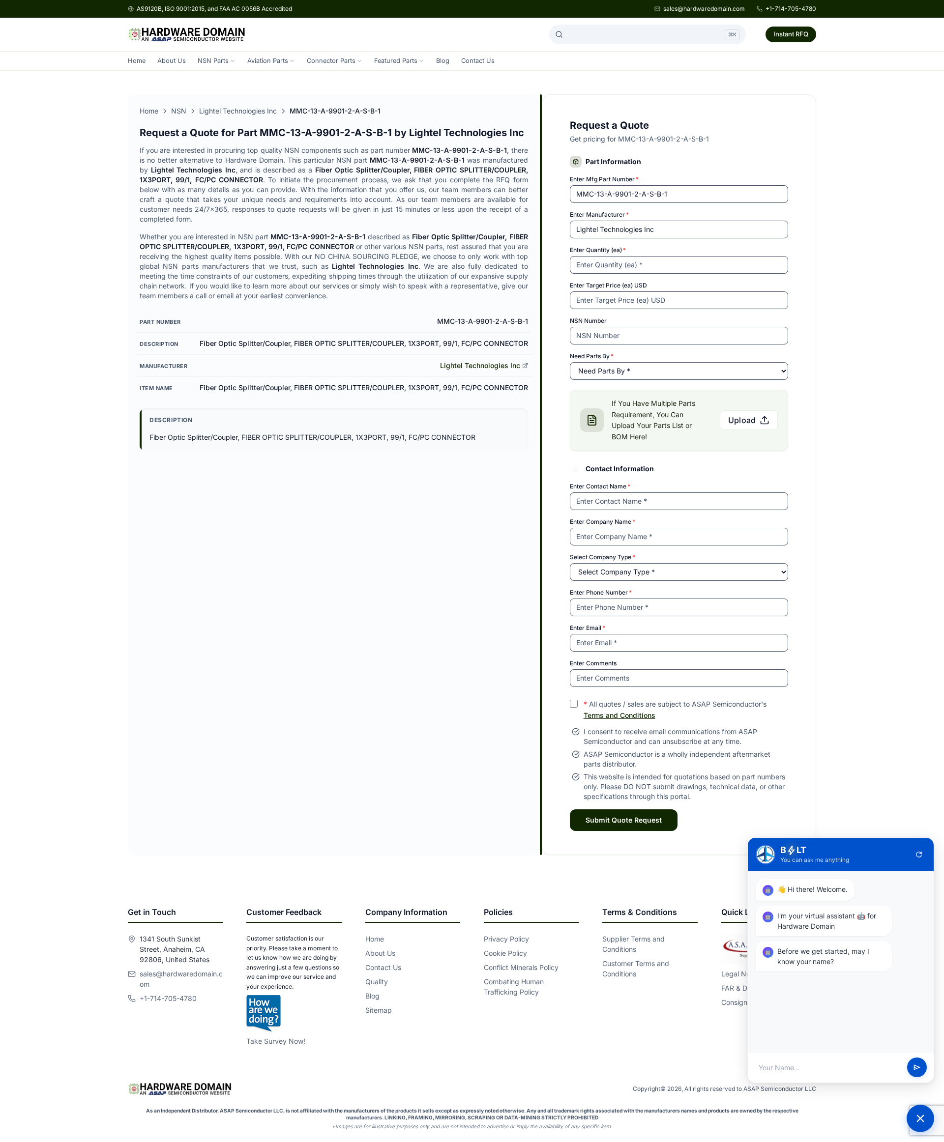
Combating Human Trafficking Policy (514, 986)
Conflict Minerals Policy (521, 967)
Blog (442, 60)
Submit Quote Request (624, 820)
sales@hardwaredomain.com (704, 8)
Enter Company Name (602, 521)
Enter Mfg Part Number (604, 179)
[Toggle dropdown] (233, 61)
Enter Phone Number (601, 592)
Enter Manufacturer (599, 214)
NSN (178, 111)
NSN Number (588, 320)
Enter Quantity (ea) (598, 250)
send (917, 1067)
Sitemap (378, 1010)
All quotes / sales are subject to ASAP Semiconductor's (675, 709)
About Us (171, 60)
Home (137, 60)
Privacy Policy (506, 939)
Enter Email (587, 627)
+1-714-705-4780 (791, 8)
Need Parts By (592, 356)
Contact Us (478, 60)
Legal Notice (741, 974)
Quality (376, 981)
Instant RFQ (790, 34)
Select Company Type (602, 557)
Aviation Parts (267, 60)
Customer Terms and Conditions (635, 968)
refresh (919, 854)
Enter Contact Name (600, 486)
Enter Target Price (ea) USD (608, 285)
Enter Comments (593, 663)
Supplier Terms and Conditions (633, 944)
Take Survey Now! (275, 1041)
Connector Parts (331, 60)
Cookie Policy (505, 953)
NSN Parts (213, 60)
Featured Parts (395, 60)
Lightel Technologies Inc (238, 111)
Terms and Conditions (619, 715)
